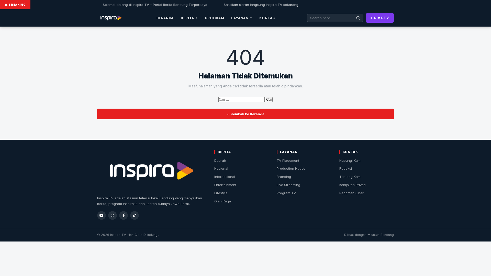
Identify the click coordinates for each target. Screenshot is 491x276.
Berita (189, 18)
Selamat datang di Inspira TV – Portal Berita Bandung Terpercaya (149, 5)
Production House (291, 168)
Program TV (286, 193)
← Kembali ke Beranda (245, 114)
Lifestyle (221, 193)
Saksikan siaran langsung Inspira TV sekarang (255, 5)
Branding (284, 177)
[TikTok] (134, 215)
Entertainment (225, 185)
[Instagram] (112, 215)
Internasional (224, 177)
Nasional (221, 168)
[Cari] (358, 18)
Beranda (165, 18)
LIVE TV (381, 18)
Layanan (241, 18)
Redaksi (345, 168)
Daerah (220, 160)
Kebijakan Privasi (352, 185)
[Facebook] (123, 215)
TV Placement (288, 160)
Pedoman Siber (351, 193)
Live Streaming (288, 185)
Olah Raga (222, 201)
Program (214, 18)
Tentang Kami (350, 177)
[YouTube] (101, 215)
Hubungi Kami (350, 160)
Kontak (267, 18)
